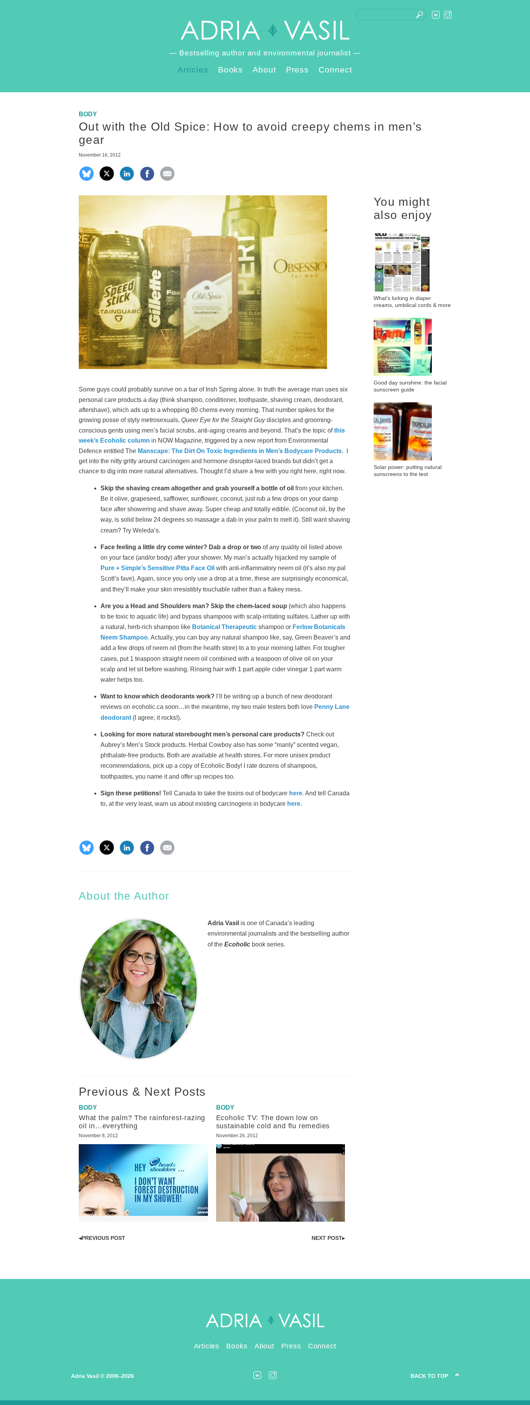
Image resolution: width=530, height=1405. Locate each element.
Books (230, 69)
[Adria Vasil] (265, 30)
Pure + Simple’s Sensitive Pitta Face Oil (157, 568)
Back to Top (429, 1376)
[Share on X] (106, 179)
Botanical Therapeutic (224, 627)
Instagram (448, 15)
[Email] (167, 179)
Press (297, 69)
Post (102, 1238)
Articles (193, 69)
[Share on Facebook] (147, 179)
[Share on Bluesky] (86, 179)
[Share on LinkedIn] (127, 179)
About (264, 69)
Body (88, 114)
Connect (335, 69)
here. (295, 803)
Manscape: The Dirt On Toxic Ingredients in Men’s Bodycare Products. (241, 451)
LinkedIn (436, 15)
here (295, 793)
